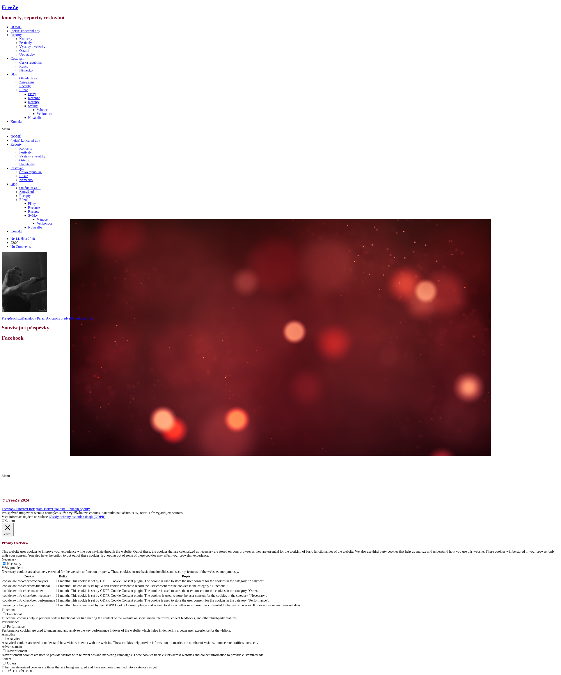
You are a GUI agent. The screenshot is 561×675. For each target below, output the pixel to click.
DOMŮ (16, 27)
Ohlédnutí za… (30, 78)
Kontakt (16, 121)
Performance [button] (10, 622)
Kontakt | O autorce (28, 460)
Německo (26, 70)
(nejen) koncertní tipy (25, 31)
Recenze (34, 98)
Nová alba (35, 118)
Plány (32, 94)
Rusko (23, 66)
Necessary (14, 564)
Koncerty (25, 39)
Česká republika (30, 62)
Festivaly (25, 43)
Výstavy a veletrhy (32, 46)
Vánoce (42, 110)
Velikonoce (44, 114)
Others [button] (6, 659)
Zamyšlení (26, 82)
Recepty (25, 86)
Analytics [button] (8, 634)
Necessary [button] (9, 559)
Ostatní (24, 50)
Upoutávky (27, 54)
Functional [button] (9, 610)
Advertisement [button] (12, 646)
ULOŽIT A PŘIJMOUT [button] (19, 671)
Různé (23, 90)
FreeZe (10, 7)
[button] (280, 129)
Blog (14, 74)
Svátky (33, 106)
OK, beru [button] (8, 521)
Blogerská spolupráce (30, 464)
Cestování (17, 58)
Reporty (16, 35)
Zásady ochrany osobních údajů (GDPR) (43, 468)
